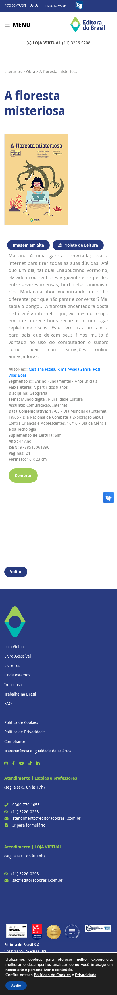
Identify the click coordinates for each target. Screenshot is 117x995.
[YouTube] (22, 763)
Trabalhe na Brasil (20, 694)
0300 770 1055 (26, 804)
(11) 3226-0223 (25, 811)
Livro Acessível (56, 6)
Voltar (16, 571)
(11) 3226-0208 (61, 43)
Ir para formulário (28, 825)
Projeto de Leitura (80, 245)
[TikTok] (30, 763)
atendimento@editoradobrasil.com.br (46, 818)
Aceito (16, 985)
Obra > (32, 71)
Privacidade (85, 975)
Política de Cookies (21, 722)
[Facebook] (14, 763)
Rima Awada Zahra (74, 369)
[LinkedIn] (38, 763)
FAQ (8, 703)
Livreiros (12, 665)
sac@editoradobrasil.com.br (37, 880)
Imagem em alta (28, 245)
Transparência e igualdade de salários (37, 751)
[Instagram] (6, 763)
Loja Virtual (14, 646)
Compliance (14, 741)
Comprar (23, 475)
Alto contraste (15, 5)
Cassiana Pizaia (42, 369)
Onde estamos (17, 675)
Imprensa (13, 684)
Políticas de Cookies (52, 975)
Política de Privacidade (24, 731)
